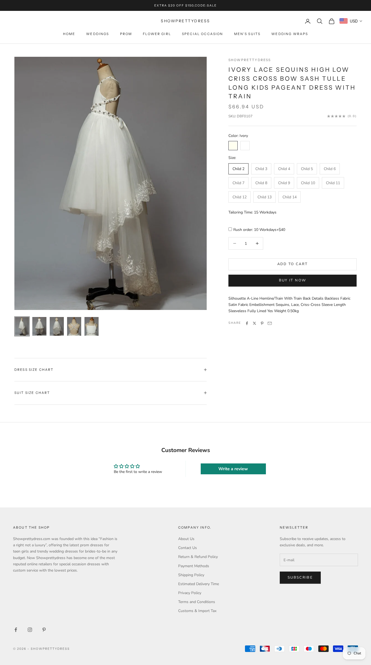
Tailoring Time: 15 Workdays (252, 212)
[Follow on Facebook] (15, 629)
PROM (126, 34)
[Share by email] (270, 323)
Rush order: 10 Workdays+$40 (259, 230)
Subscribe (300, 577)
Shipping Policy (191, 575)
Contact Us (187, 547)
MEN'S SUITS (247, 34)
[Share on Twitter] (254, 323)
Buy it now (292, 280)
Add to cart (292, 264)
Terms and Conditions (196, 601)
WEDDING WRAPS (289, 34)
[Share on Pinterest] (262, 323)
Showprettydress (249, 60)
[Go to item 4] (74, 326)
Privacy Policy (189, 592)
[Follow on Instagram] (30, 629)
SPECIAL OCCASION (202, 34)
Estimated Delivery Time (198, 583)
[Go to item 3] (56, 326)
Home (69, 34)
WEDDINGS (97, 34)
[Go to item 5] (91, 326)
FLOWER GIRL (157, 34)
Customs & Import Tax (197, 610)
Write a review (233, 469)
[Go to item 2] (39, 326)
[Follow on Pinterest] (44, 629)
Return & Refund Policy (198, 556)
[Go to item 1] (22, 326)
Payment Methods (193, 566)
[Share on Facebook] (247, 323)
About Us (186, 538)
